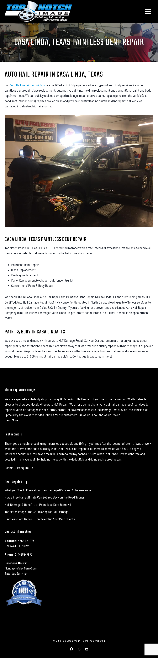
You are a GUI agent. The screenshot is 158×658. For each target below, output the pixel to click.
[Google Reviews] (79, 649)
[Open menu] (147, 11)
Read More (11, 420)
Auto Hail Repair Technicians (27, 85)
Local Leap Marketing (93, 640)
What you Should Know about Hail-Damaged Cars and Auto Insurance (48, 490)
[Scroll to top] (148, 642)
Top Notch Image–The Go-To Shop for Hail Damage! (37, 512)
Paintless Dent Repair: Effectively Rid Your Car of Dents (40, 519)
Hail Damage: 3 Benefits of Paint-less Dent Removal (38, 504)
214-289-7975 (23, 554)
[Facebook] (71, 649)
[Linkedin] (86, 649)
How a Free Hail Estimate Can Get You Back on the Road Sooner (44, 497)
